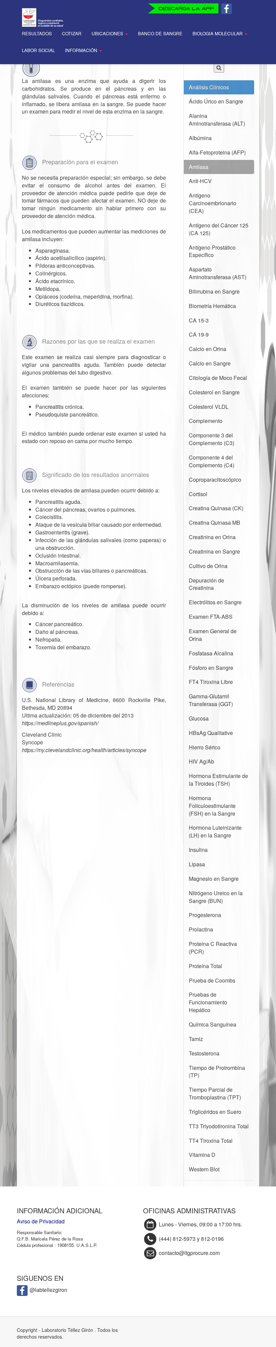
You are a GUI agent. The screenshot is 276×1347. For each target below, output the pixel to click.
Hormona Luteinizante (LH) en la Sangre (215, 831)
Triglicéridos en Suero (215, 1112)
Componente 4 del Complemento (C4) (211, 461)
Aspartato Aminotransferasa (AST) (217, 273)
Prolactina (201, 929)
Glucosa (199, 718)
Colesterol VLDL (209, 406)
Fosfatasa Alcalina (211, 653)
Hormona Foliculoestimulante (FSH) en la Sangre (212, 805)
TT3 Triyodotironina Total (219, 1126)
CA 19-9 (199, 334)
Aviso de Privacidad (41, 1221)
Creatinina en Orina (212, 537)
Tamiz (196, 1039)
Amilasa (198, 167)
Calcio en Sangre (210, 363)
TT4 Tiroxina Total (211, 1140)
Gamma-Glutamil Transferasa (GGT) (211, 700)
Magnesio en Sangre (214, 878)
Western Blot (204, 1169)
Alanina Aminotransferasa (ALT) (217, 119)
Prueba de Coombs (212, 980)
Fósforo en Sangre (211, 667)
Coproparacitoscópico (215, 479)
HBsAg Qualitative (211, 733)
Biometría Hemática (212, 306)
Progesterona (205, 915)
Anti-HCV (200, 181)
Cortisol (198, 494)
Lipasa (197, 864)
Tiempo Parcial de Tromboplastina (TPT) (215, 1093)
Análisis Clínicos (209, 87)
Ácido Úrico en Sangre (216, 101)
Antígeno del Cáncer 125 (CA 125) (218, 229)
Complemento (205, 421)
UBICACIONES (108, 33)
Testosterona (204, 1053)
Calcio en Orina (207, 349)
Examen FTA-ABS (211, 616)
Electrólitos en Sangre (215, 602)
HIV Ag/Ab (201, 761)
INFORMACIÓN (82, 50)
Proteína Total (205, 966)
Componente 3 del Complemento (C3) (211, 439)
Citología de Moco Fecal (218, 378)
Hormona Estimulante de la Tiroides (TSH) (218, 779)
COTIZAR (71, 33)
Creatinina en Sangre (214, 551)
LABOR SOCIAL (38, 50)
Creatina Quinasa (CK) (216, 508)
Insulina (198, 850)
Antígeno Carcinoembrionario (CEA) (212, 203)
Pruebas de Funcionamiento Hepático (208, 1002)
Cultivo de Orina (208, 566)
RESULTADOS (37, 33)
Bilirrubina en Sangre (214, 291)
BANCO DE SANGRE (160, 33)
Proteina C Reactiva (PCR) (213, 947)
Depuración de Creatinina (206, 584)
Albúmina (200, 138)
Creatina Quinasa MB (214, 522)
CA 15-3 (199, 320)
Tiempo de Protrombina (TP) (217, 1071)
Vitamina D (202, 1155)
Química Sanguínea (212, 1024)
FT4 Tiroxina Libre (211, 682)
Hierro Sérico (204, 747)
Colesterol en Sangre (214, 392)
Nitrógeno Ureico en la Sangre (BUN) (216, 897)
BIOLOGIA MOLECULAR (218, 33)
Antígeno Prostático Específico (212, 251)
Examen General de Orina (213, 635)
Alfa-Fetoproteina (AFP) (217, 152)
